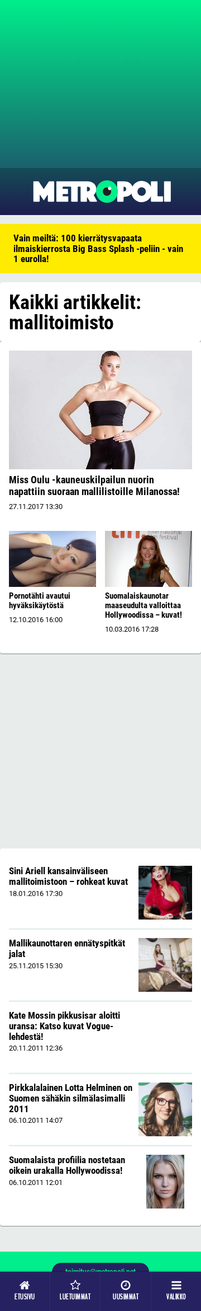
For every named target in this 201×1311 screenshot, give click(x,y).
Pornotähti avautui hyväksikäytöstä (39, 600)
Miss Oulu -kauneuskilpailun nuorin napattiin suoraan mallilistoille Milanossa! (94, 485)
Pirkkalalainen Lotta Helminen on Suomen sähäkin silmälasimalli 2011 (70, 1098)
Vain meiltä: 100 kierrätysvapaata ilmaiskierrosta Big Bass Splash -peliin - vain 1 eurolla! (98, 248)
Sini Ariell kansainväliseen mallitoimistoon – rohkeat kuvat (68, 876)
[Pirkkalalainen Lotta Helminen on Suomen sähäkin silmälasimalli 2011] (165, 1109)
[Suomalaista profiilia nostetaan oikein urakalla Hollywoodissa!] (165, 1182)
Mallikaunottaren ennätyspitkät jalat (67, 948)
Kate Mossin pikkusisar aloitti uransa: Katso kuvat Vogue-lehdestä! (64, 1026)
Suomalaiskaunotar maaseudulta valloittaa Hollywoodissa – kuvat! (143, 605)
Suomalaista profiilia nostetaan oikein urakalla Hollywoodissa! (67, 1165)
